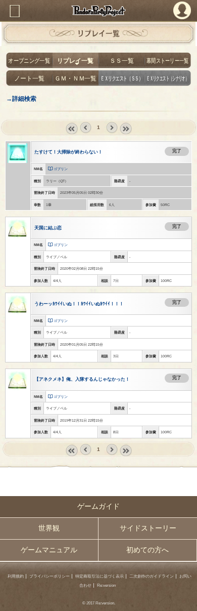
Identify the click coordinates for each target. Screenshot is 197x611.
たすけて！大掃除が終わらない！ (68, 151)
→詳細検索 (21, 98)
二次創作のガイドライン (151, 576)
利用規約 (16, 576)
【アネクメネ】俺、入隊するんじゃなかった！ (82, 379)
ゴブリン (61, 169)
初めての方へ (147, 550)
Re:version (106, 585)
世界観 (49, 528)
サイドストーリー (148, 528)
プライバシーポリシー (49, 576)
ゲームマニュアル (49, 550)
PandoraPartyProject (98, 11)
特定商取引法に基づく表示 (99, 576)
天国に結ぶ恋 (48, 227)
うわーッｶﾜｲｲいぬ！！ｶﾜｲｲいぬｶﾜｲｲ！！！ (79, 303)
